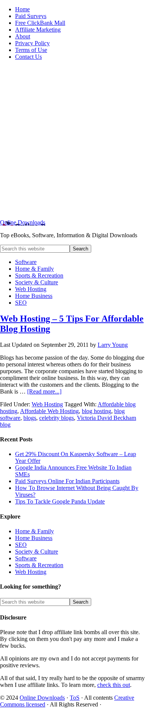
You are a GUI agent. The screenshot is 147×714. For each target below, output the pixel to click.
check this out (113, 685)
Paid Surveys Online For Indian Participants (67, 481)
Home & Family (34, 531)
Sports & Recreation (39, 565)
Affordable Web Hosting (49, 411)
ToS (75, 697)
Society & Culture (36, 551)
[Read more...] (44, 391)
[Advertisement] (73, 139)
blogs (29, 418)
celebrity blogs (56, 418)
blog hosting (96, 411)
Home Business (33, 538)
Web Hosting (47, 404)
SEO (21, 545)
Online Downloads (22, 222)
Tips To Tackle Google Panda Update (60, 501)
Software (26, 558)
